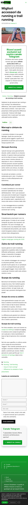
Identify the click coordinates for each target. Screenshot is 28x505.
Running (10, 96)
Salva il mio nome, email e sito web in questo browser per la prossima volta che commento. (14, 414)
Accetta (4, 502)
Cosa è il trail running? (11, 367)
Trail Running (13, 364)
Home (4, 96)
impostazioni (4, 499)
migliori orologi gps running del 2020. (13, 239)
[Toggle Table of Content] (10, 122)
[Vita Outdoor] (6, 2)
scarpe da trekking (7, 329)
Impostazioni (13, 502)
